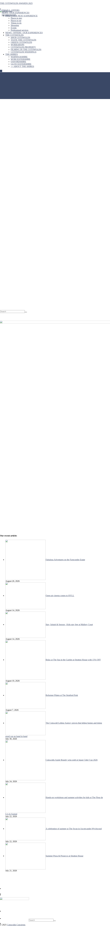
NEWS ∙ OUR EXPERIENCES (15, 13)
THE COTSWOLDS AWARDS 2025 (16, 3)
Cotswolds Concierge (16, 925)
